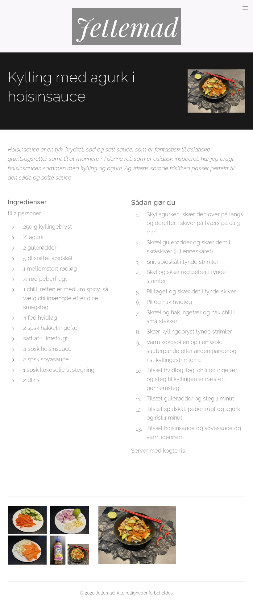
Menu (245, 8)
